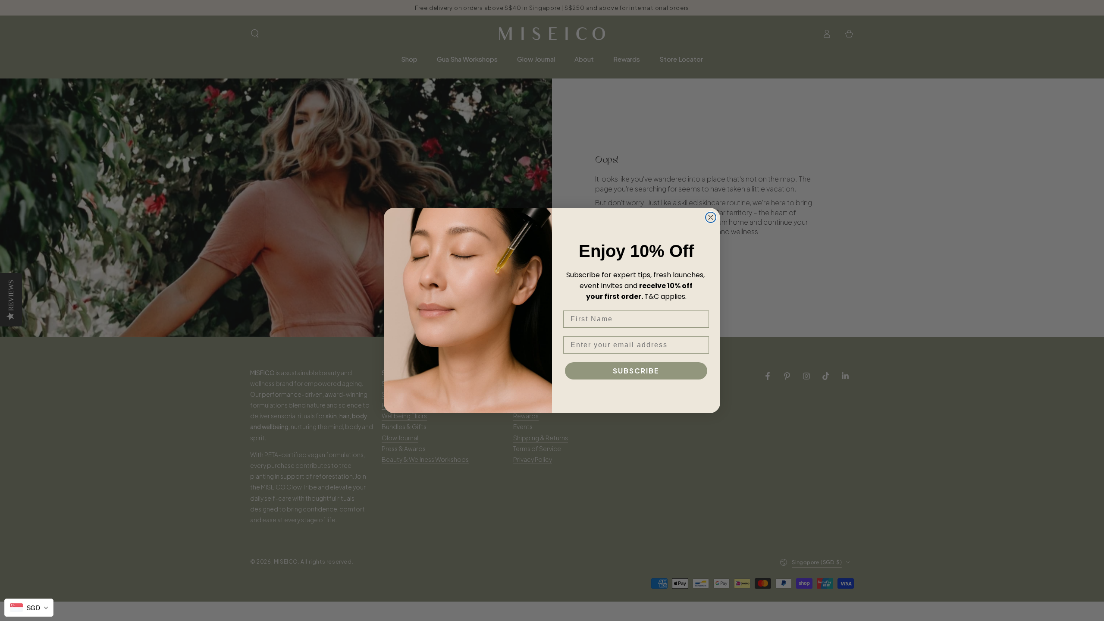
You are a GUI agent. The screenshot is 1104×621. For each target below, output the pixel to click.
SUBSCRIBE (636, 370)
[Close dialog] (711, 217)
